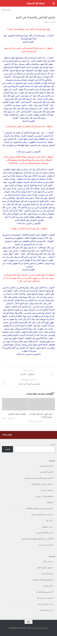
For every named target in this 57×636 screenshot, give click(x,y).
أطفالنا (50, 502)
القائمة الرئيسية (46, 466)
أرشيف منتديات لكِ (45, 598)
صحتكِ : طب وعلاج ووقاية (42, 484)
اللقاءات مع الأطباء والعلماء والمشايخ (37, 539)
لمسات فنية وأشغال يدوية (42, 514)
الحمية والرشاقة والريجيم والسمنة (38, 478)
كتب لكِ (49, 520)
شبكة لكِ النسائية (36, 3)
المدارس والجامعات (44, 592)
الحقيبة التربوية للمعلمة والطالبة (39, 508)
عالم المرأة (48, 586)
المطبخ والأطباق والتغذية (42, 580)
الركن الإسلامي (46, 472)
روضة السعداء (47, 573)
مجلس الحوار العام (45, 567)
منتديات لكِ (48, 561)
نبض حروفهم (47, 526)
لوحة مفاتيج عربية (45, 604)
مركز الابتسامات (46, 610)
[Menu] (53, 3)
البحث (52, 444)
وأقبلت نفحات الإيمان (17, 414)
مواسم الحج (6, 10)
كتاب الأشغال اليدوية (44, 533)
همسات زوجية (47, 490)
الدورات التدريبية (46, 545)
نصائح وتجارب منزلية (44, 496)
